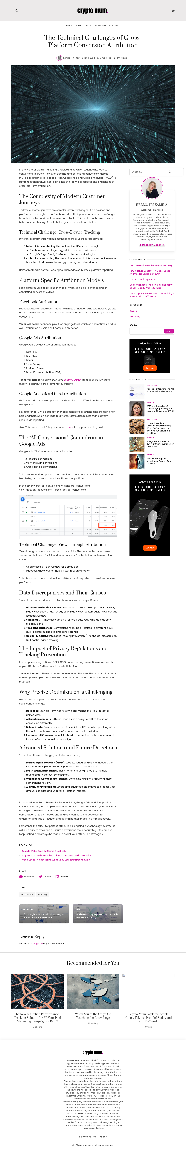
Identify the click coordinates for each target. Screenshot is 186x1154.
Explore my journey (152, 245)
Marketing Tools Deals (106, 25)
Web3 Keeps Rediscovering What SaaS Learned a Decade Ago (56, 859)
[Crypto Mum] (93, 10)
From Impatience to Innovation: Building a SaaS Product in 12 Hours (152, 295)
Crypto (133, 311)
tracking (42, 894)
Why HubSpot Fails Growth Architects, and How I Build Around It (56, 855)
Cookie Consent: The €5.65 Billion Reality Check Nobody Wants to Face (151, 286)
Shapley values (73, 379)
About (68, 25)
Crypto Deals (83, 25)
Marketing (134, 316)
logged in (38, 943)
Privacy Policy (87, 1137)
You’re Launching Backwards (145, 279)
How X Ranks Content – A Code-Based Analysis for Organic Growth (149, 272)
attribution (27, 894)
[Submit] (170, 172)
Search (133, 325)
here (70, 427)
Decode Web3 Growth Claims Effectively (44, 851)
